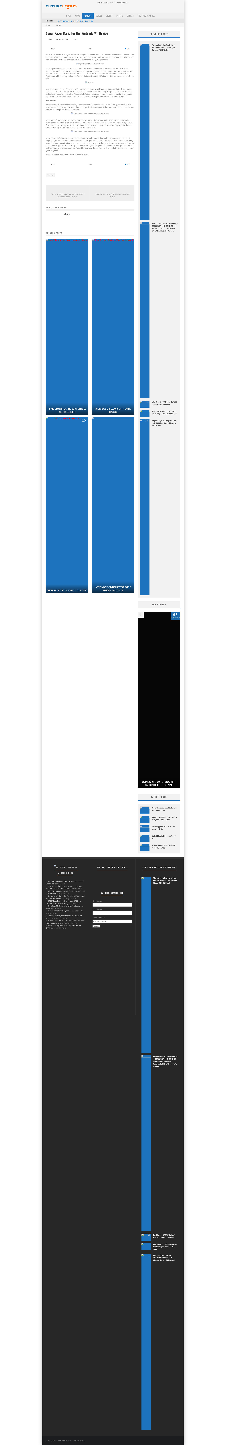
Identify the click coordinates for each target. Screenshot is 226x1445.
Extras (130, 15)
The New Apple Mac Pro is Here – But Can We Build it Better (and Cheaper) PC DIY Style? (164, 47)
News (77, 15)
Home (68, 15)
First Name (97, 901)
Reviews (88, 15)
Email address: (99, 918)
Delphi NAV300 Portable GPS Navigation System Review (112, 195)
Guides (99, 15)
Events (119, 15)
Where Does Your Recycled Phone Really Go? (65, 911)
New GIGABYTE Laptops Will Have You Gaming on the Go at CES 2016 (164, 412)
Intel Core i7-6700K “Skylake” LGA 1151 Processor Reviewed (164, 403)
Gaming (50, 175)
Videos (109, 15)
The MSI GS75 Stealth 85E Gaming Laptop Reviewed (67, 590)
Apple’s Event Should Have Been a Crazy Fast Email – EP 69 (164, 818)
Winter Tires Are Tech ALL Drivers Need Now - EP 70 (75, 21)
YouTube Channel (146, 15)
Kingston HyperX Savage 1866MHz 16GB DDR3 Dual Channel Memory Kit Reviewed (164, 423)
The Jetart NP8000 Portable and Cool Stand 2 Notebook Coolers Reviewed (67, 195)
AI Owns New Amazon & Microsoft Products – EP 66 (164, 846)
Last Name (97, 909)
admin (50, 39)
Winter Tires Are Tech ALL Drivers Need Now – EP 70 (164, 808)
